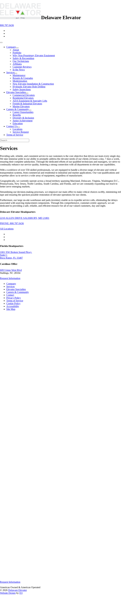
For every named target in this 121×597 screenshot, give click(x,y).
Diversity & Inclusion (23, 117)
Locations (17, 129)
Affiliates (17, 64)
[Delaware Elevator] (20, 17)
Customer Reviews (22, 66)
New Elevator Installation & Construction (33, 83)
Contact (10, 295)
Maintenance (19, 75)
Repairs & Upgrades (23, 78)
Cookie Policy (13, 303)
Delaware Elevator (17, 590)
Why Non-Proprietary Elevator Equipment (34, 55)
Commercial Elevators (24, 95)
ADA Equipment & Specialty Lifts (30, 100)
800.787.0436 (7, 25)
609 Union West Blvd (11, 270)
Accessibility (12, 306)
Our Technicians (21, 61)
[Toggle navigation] (1, 42)
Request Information (10, 278)
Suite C (3, 255)
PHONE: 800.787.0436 (12, 223)
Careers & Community (17, 109)
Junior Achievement (22, 120)
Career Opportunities (23, 112)
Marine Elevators (21, 106)
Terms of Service (14, 134)
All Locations (7, 228)
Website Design (8, 593)
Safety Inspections (22, 89)
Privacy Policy (13, 297)
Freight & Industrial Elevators (27, 103)
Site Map (10, 309)
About (16, 49)
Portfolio (17, 52)
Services (10, 72)
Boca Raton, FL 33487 (11, 257)
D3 (21, 593)
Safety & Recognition (23, 58)
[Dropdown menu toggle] (17, 47)
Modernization (20, 81)
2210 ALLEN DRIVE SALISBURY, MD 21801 (24, 218)
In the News (19, 69)
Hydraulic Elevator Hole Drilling (29, 86)
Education (18, 123)
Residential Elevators (23, 98)
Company (11, 47)
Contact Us (11, 126)
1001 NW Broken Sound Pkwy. (16, 252)
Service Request (21, 132)
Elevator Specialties (16, 92)
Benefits (17, 115)
